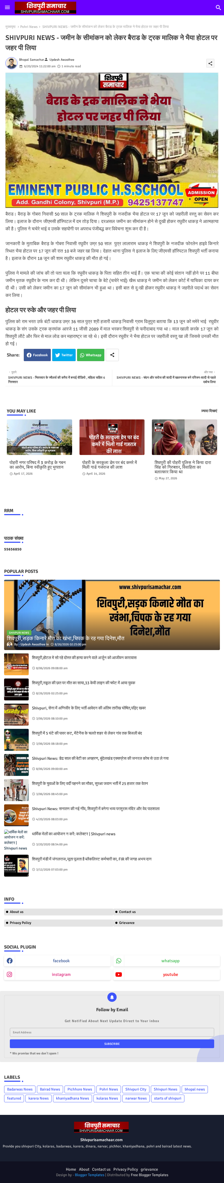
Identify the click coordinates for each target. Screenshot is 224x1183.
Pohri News (29, 27)
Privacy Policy (20, 923)
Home (71, 1169)
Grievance (127, 923)
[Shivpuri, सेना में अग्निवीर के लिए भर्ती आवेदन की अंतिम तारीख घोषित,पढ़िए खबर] (16, 715)
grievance (149, 1169)
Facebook (40, 355)
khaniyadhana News (72, 1098)
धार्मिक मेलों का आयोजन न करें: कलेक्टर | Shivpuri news (74, 833)
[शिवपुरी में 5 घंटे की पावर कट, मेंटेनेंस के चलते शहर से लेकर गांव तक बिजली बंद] (16, 740)
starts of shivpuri (167, 1098)
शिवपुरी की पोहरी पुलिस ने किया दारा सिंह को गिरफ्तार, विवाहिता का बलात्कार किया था (183, 467)
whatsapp (170, 961)
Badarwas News (20, 1089)
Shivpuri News (165, 1089)
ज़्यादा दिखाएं (209, 411)
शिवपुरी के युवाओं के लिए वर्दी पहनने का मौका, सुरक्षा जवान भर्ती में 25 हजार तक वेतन (90, 783)
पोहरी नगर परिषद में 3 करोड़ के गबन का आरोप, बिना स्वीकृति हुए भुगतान (38, 465)
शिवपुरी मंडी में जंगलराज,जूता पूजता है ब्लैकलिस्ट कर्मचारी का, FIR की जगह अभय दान (92, 859)
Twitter (67, 355)
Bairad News (50, 1089)
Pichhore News (79, 1089)
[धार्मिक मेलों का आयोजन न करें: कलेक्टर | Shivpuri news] (16, 840)
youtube (170, 974)
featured (14, 1098)
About (84, 1169)
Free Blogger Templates (149, 1175)
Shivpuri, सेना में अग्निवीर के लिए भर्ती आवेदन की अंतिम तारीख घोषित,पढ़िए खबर (89, 708)
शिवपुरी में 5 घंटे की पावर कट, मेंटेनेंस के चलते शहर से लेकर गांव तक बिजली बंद (87, 733)
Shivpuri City (135, 1089)
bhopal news (195, 1089)
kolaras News (107, 1098)
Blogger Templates (89, 1175)
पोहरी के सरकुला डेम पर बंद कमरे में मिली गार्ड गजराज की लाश (109, 465)
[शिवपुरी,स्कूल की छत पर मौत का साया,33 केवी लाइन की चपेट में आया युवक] (16, 689)
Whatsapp (93, 355)
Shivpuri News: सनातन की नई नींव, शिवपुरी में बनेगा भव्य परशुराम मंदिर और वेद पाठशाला (96, 808)
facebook (61, 961)
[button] (218, 7)
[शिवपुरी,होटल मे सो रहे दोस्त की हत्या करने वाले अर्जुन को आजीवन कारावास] (16, 664)
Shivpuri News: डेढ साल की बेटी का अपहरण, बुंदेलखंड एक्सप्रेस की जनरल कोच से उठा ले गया (100, 758)
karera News (38, 1098)
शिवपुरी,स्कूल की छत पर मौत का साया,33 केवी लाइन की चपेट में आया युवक (83, 682)
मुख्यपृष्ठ (10, 27)
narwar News (136, 1098)
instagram (61, 974)
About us (16, 912)
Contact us (127, 912)
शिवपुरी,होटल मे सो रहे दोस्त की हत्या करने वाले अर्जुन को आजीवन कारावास (84, 657)
